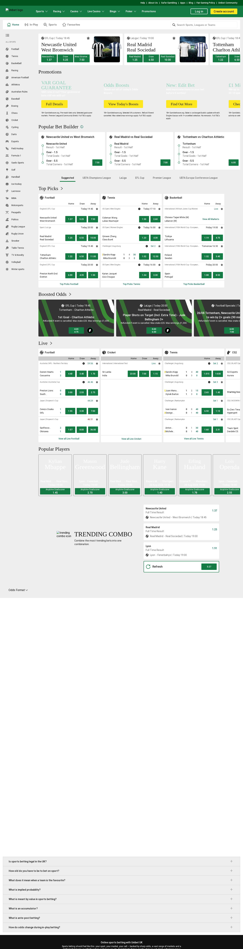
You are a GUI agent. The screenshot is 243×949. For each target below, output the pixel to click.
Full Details (54, 104)
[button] (49, 58)
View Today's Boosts (123, 104)
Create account (224, 11)
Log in (199, 11)
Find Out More (181, 104)
